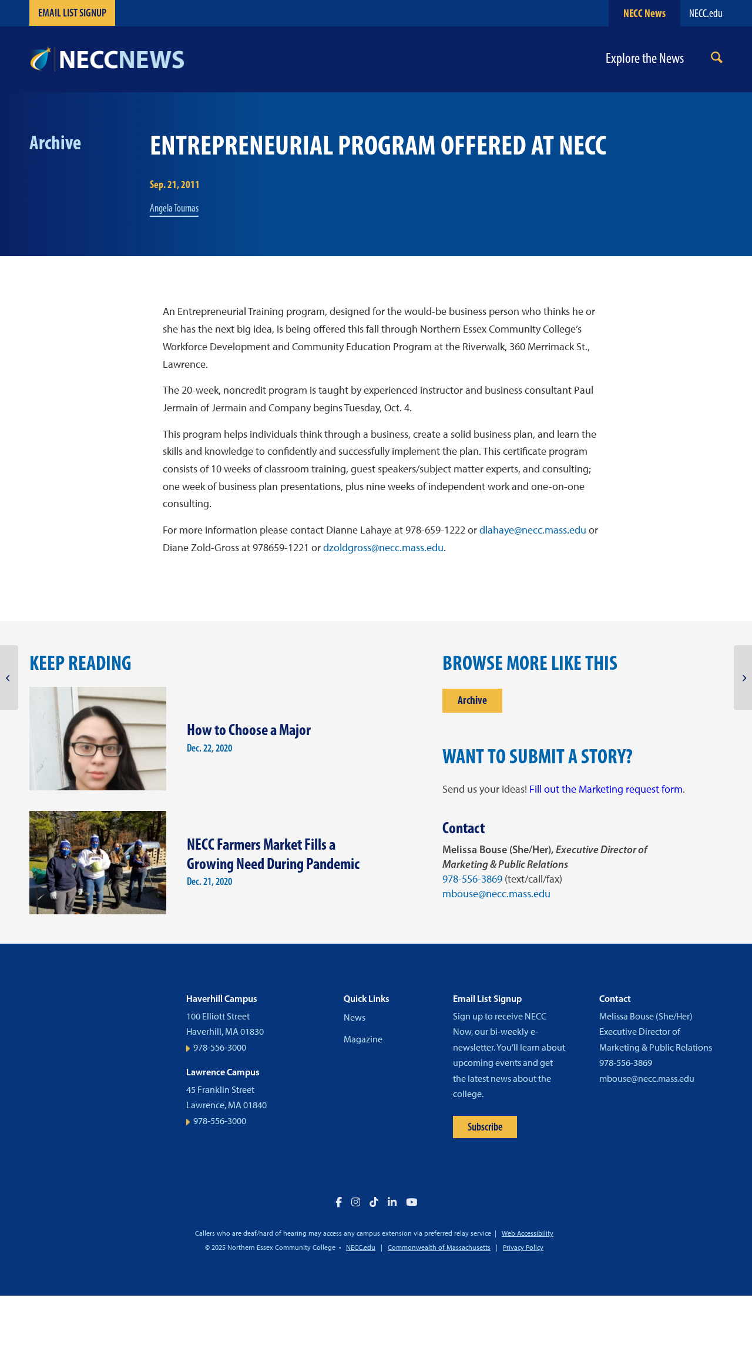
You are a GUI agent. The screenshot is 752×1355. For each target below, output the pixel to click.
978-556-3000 (219, 1047)
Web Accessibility (527, 1233)
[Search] (717, 59)
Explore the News (645, 58)
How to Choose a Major (249, 729)
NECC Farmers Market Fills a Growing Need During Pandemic (273, 853)
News (354, 1017)
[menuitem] (717, 59)
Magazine (363, 1039)
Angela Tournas (174, 208)
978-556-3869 (472, 879)
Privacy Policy (523, 1247)
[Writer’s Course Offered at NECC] (9, 677)
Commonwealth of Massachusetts (439, 1247)
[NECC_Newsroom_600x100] (106, 59)
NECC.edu (706, 13)
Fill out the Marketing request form (606, 789)
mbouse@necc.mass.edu (496, 893)
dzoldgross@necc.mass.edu (383, 547)
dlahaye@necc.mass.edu (532, 530)
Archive (472, 700)
